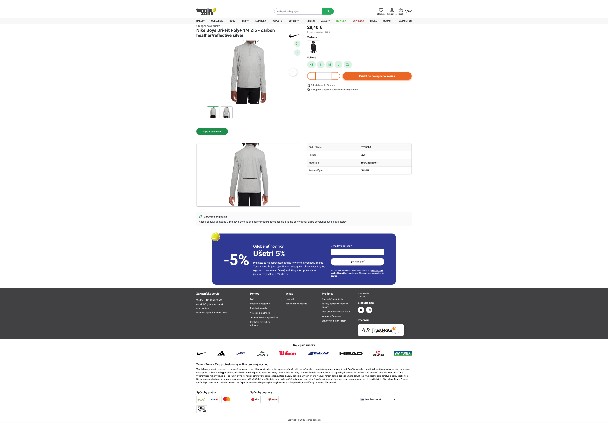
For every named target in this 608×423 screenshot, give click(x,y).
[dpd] (255, 399)
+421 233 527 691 (218, 2)
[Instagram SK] (369, 310)
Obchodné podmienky (332, 299)
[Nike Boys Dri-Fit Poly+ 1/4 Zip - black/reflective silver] (313, 47)
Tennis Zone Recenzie (296, 303)
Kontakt (290, 299)
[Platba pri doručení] (201, 409)
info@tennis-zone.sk (213, 304)
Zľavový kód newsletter (347, 273)
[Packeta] (273, 399)
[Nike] (294, 35)
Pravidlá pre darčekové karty (336, 311)
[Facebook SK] (361, 310)
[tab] (212, 131)
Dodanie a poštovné (260, 303)
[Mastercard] (227, 399)
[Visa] (214, 399)
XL (347, 64)
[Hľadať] (328, 11)
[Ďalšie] (293, 72)
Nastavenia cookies (361, 295)
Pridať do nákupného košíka (377, 76)
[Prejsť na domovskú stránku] (206, 11)
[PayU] (201, 399)
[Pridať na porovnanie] (297, 52)
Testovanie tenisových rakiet (264, 317)
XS (311, 64)
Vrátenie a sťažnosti (260, 313)
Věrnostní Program (331, 316)
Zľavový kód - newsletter (334, 320)
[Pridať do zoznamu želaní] (297, 44)
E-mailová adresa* (341, 245)
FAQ (252, 299)
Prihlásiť (359, 261)
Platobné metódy (258, 308)
